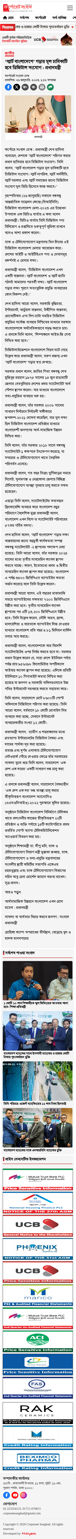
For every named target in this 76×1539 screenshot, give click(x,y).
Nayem (29, 1533)
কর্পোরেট (40, 18)
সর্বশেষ (24, 18)
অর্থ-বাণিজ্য (59, 18)
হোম (11, 18)
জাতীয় (9, 53)
